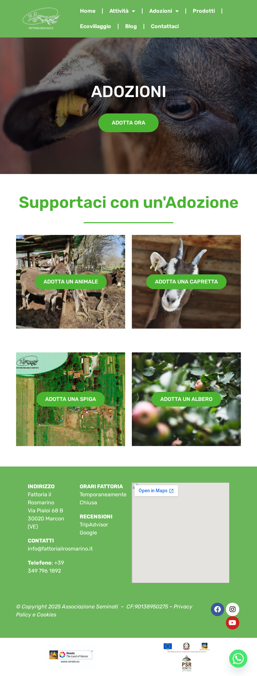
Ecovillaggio (95, 26)
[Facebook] (217, 609)
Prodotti (204, 11)
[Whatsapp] (238, 659)
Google (88, 532)
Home (87, 11)
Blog (131, 26)
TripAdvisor (94, 524)
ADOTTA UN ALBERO (186, 399)
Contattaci (165, 26)
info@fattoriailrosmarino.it (60, 548)
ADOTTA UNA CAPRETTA (186, 281)
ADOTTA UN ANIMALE (71, 281)
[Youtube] (232, 622)
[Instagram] (232, 609)
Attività (118, 11)
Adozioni (160, 11)
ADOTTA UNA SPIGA (70, 399)
